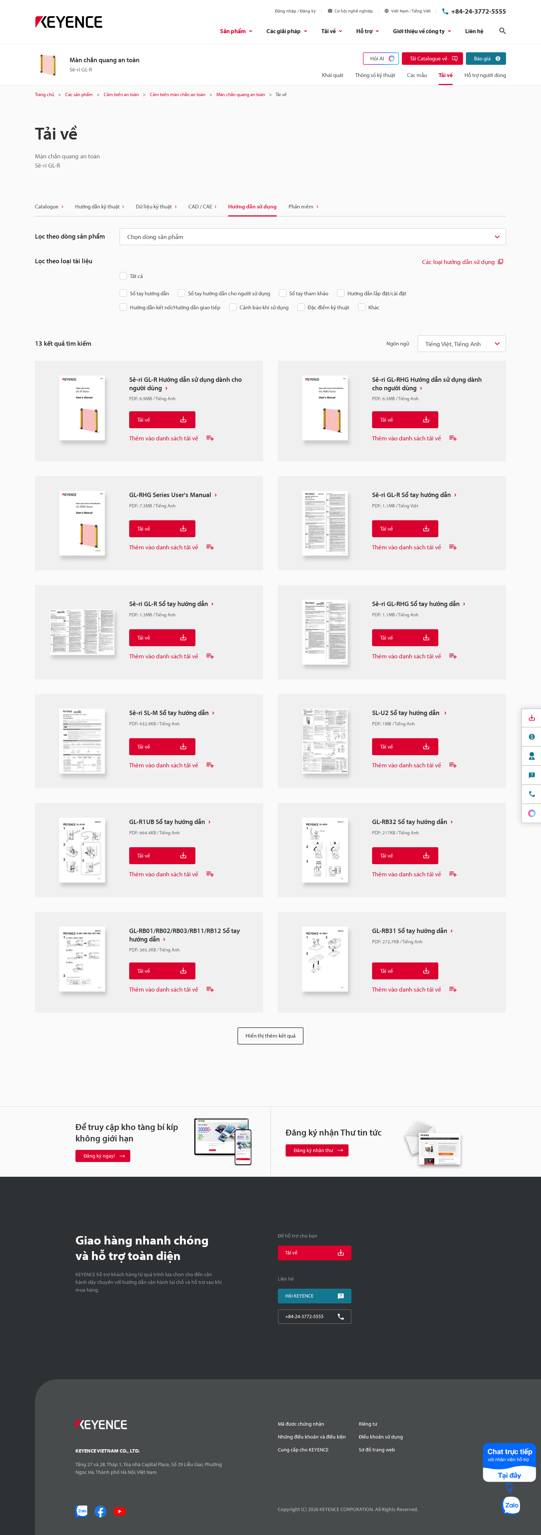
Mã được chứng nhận (301, 1423)
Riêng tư (368, 1423)
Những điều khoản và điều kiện (312, 1436)
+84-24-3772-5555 (478, 11)
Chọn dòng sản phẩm (155, 236)
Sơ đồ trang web (377, 1449)
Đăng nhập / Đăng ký (295, 11)
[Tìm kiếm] (502, 31)
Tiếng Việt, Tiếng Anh (453, 344)
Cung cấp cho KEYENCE (303, 1449)
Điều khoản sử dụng (381, 1436)
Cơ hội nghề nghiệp (354, 11)
